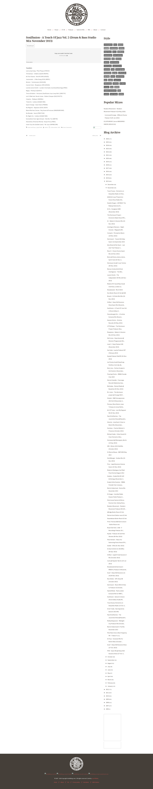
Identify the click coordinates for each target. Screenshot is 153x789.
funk (112, 69)
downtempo (108, 55)
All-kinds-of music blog (76, 15)
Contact (103, 30)
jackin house (120, 76)
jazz (105, 80)
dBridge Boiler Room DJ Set (115, 512)
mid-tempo (107, 83)
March (110, 679)
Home (49, 30)
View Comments (67, 127)
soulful (106, 94)
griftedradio (122, 73)
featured (107, 69)
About (95, 30)
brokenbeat (113, 48)
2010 (107, 696)
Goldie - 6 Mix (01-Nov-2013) (115, 545)
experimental (117, 66)
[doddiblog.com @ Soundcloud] (98, 774)
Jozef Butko (95, 778)
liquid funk (39, 127)
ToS (68, 782)
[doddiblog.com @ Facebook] (80, 774)
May (109, 673)
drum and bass (32, 127)
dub (113, 59)
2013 (107, 181)
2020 (107, 158)
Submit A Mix (80, 30)
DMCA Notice (95, 782)
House (56, 30)
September (111, 660)
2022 (107, 152)
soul (119, 90)
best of (120, 45)
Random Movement (110, 90)
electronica (107, 66)
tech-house (113, 94)
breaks (106, 48)
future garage (120, 69)
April (109, 676)
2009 (107, 699)
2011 (107, 693)
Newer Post (32, 135)
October (110, 657)
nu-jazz (106, 87)
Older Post (95, 135)
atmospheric (108, 45)
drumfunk (107, 59)
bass (115, 45)
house (113, 76)
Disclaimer (86, 782)
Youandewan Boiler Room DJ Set (117, 518)
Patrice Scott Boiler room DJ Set (117, 515)
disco (114, 52)
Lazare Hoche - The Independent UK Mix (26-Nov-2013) (116, 277)
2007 (107, 706)
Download (30, 46)
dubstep (118, 59)
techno (121, 94)
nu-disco (122, 83)
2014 (107, 178)
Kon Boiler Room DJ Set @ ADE (116, 293)
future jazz (107, 73)
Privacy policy (76, 782)
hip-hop (106, 76)
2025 (107, 142)
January (110, 686)
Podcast (70, 30)
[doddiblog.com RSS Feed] (50, 774)
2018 (107, 165)
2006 (107, 709)
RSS (89, 30)
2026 (107, 139)
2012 (107, 689)
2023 (107, 148)
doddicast (121, 52)
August (110, 663)
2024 (107, 145)
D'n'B (63, 30)
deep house (107, 52)
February (110, 683)
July (109, 666)
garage (115, 73)
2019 (107, 161)
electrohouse (114, 62)
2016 (107, 171)
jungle (110, 80)
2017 (107, 168)
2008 (107, 702)
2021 (107, 155)
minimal (115, 83)
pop (112, 87)
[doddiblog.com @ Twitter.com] (64, 774)
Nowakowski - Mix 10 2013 (115, 290)
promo (117, 87)
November (111, 188)
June (109, 670)
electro (106, 62)
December (111, 184)
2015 (107, 175)
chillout (121, 48)
